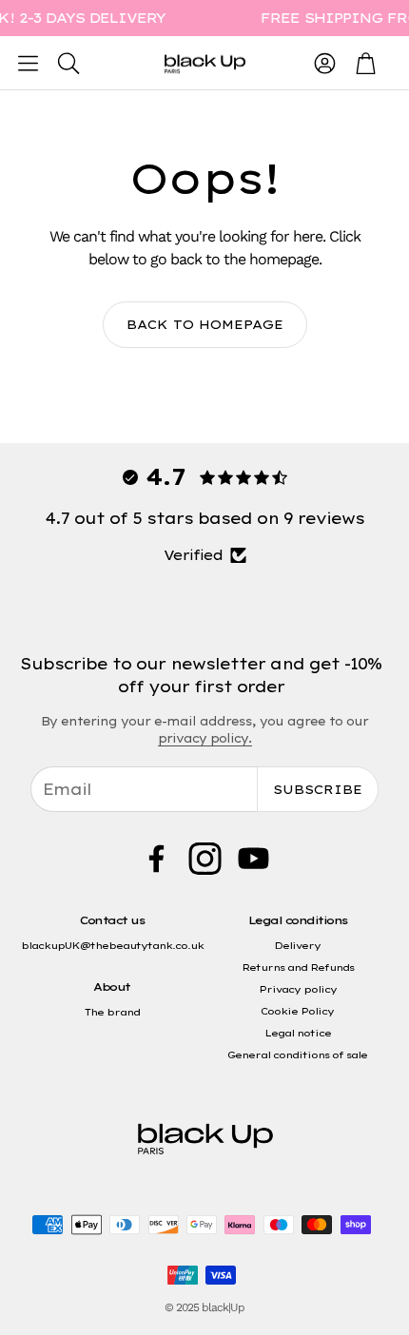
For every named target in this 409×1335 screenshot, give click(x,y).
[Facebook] (156, 858)
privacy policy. (205, 738)
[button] (28, 62)
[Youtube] (253, 858)
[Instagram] (205, 858)
